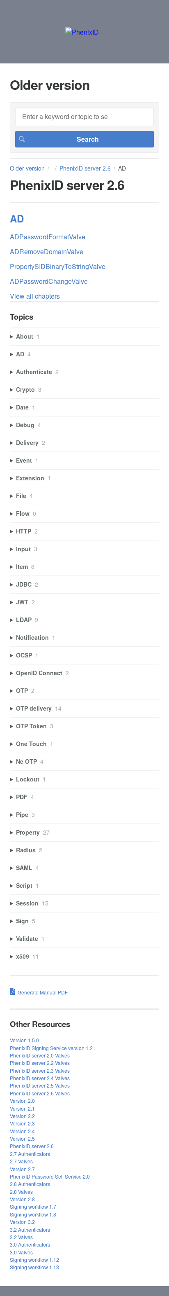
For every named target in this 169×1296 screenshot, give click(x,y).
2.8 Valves (21, 1191)
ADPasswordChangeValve (49, 281)
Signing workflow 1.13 (34, 1266)
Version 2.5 (22, 1138)
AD (17, 218)
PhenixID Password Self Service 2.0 (50, 1176)
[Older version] (82, 32)
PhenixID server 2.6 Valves (40, 1093)
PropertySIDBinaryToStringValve (57, 266)
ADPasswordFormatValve (47, 236)
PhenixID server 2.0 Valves (40, 1055)
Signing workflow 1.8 (33, 1214)
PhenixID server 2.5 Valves (40, 1085)
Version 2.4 (22, 1131)
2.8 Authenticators (30, 1183)
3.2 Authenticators (30, 1229)
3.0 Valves (21, 1252)
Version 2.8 (22, 1198)
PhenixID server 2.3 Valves (40, 1070)
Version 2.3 (22, 1123)
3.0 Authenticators (30, 1244)
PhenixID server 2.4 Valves (40, 1077)
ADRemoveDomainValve (46, 251)
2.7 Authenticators (30, 1153)
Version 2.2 (22, 1115)
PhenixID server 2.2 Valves (40, 1062)
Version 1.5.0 (24, 1039)
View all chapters (35, 296)
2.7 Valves (21, 1161)
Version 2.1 (22, 1108)
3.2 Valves (21, 1236)
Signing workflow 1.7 (33, 1206)
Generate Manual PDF (43, 992)
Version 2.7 (22, 1168)
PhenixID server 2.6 (85, 168)
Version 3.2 (22, 1221)
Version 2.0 (22, 1100)
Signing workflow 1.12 (34, 1259)
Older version (27, 168)
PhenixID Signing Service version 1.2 (51, 1047)
